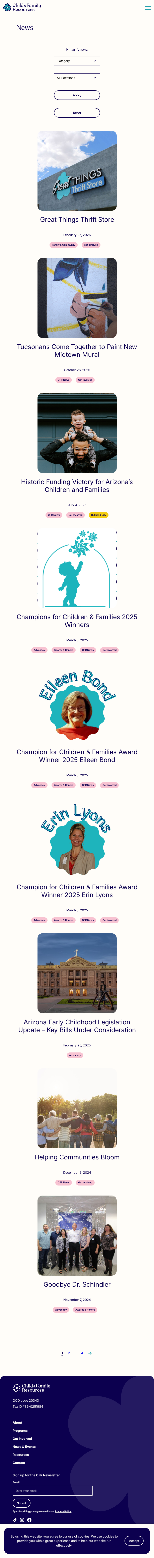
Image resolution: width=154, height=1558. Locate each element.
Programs (20, 1431)
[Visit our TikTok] (15, 1520)
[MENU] (148, 8)
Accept (134, 1541)
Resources (21, 1455)
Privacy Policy (63, 1511)
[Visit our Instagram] (22, 1520)
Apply (77, 95)
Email (16, 1482)
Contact (19, 1463)
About (17, 1423)
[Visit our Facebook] (29, 1520)
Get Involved (22, 1439)
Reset (77, 113)
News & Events (24, 1447)
